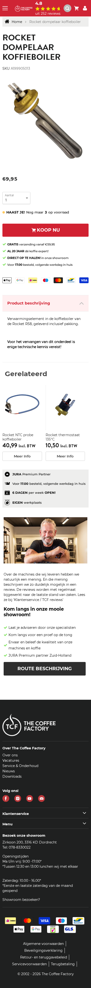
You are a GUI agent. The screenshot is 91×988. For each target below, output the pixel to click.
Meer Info (22, 456)
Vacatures (10, 760)
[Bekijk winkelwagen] (76, 8)
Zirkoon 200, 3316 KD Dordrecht (29, 842)
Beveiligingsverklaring (43, 950)
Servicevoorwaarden (29, 964)
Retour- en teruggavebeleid (43, 957)
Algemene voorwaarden (43, 944)
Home (17, 22)
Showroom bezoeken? (21, 899)
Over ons (10, 755)
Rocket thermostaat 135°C (63, 437)
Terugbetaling (63, 964)
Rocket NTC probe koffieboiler (17, 437)
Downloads (12, 776)
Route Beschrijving (44, 668)
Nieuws (8, 771)
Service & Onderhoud (20, 766)
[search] (69, 8)
